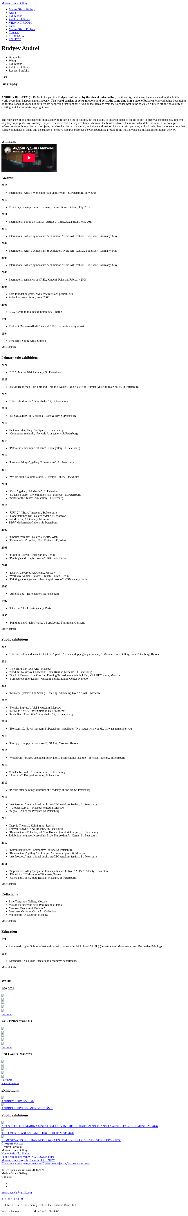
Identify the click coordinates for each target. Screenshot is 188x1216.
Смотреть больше (12, 1143)
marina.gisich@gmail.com (16, 1192)
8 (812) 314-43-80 (12, 1198)
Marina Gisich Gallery (14, 3)
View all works (10, 1083)
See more (6, 1014)
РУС (15, 39)
